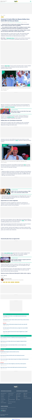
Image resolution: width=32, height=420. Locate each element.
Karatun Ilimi (17, 282)
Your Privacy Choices (17, 419)
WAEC (23, 220)
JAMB (4, 282)
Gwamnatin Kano (10, 38)
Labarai (4, 15)
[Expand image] (30, 70)
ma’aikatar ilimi (10, 117)
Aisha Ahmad (10, 22)
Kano (25, 164)
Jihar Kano (12, 282)
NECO (17, 140)
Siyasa (4, 329)
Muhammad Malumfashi (18, 22)
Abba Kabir (7, 65)
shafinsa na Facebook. (10, 107)
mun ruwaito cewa (8, 253)
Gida (1, 15)
